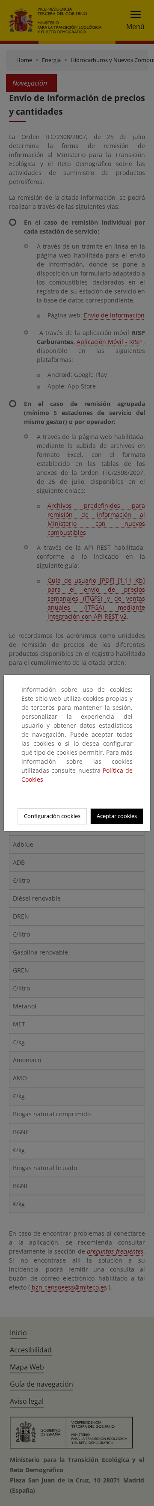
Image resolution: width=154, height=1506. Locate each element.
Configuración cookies (52, 816)
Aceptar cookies (117, 816)
